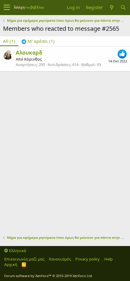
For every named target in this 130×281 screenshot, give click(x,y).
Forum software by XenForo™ (48, 275)
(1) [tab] (9, 41)
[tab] (38, 41)
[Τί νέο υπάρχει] (111, 7)
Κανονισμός (60, 259)
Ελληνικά (17, 250)
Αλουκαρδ (29, 52)
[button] (6, 7)
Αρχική (10, 264)
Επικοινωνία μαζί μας (24, 259)
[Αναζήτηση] (123, 7)
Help (108, 259)
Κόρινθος (33, 59)
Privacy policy (87, 259)
